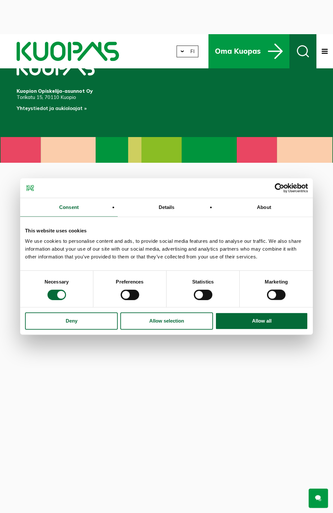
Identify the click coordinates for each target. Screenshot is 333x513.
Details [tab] (167, 207)
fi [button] (192, 51)
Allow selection (166, 321)
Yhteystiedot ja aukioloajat (50, 108)
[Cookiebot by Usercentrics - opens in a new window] (279, 188)
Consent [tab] (69, 207)
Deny (71, 321)
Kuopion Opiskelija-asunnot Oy (68, 51)
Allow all (262, 321)
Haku (302, 51)
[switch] (130, 294)
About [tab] (264, 207)
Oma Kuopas (238, 51)
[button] (324, 51)
